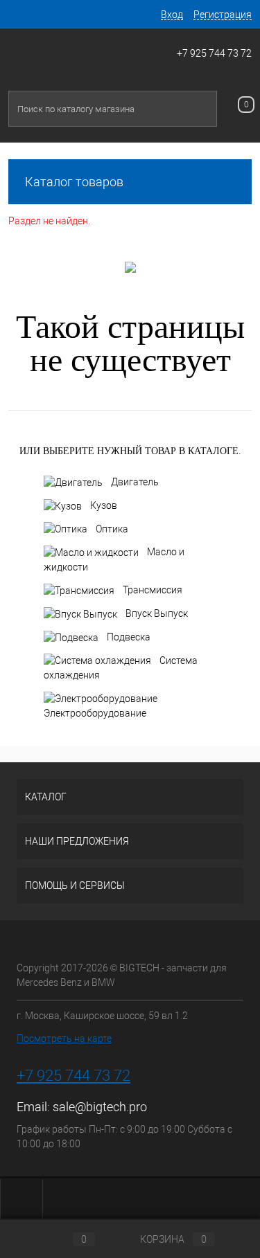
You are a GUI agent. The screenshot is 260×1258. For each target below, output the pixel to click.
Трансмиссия (152, 589)
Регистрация (222, 14)
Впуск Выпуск (156, 613)
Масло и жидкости (114, 559)
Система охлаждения (121, 668)
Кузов (103, 505)
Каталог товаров (74, 181)
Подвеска (128, 637)
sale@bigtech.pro (100, 1106)
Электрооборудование (95, 713)
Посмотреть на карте (64, 1038)
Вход (172, 14)
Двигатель (135, 481)
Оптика (112, 528)
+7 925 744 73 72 (214, 53)
